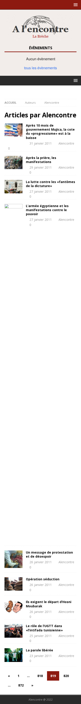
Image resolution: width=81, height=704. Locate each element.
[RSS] (41, 89)
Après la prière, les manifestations (41, 160)
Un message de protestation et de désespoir (49, 554)
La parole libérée (39, 650)
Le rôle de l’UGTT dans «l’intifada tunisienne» (44, 628)
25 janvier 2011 (40, 636)
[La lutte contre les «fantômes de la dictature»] (13, 186)
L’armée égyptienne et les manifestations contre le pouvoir (47, 210)
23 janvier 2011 (40, 656)
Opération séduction (42, 579)
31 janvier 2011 (40, 143)
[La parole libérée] (13, 655)
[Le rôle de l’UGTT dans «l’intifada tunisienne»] (13, 630)
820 (66, 676)
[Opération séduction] (13, 584)
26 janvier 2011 (40, 562)
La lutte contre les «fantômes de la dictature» (50, 184)
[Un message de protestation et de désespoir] (13, 559)
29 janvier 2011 (40, 167)
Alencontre (66, 143)
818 (40, 676)
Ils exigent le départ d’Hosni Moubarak (48, 604)
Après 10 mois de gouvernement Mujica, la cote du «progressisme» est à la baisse (50, 131)
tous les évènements (40, 67)
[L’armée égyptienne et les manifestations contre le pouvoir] (13, 372)
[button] (75, 4)
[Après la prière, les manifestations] (13, 162)
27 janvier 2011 (40, 191)
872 (21, 685)
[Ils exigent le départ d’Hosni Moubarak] (13, 606)
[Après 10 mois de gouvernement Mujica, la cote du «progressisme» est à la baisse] (13, 130)
